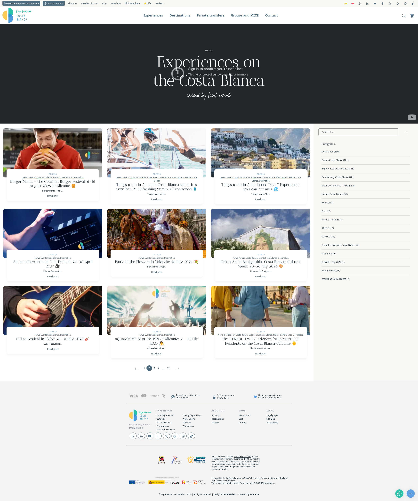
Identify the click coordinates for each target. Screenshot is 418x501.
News (324, 202)
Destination (264, 180)
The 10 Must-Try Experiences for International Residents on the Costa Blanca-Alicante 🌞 (260, 341)
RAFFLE (325, 228)
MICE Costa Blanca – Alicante (337, 185)
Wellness (187, 422)
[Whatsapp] (133, 436)
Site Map (270, 418)
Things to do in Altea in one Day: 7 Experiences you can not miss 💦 (260, 187)
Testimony (327, 253)
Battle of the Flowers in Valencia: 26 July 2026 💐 (156, 262)
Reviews (215, 422)
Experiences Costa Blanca (335, 168)
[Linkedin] (141, 436)
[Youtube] (149, 436)
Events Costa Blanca (332, 160)
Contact (243, 422)
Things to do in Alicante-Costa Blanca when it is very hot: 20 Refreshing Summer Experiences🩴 (156, 187)
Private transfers (330, 219)
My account (244, 415)
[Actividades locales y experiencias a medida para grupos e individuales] (22, 15)
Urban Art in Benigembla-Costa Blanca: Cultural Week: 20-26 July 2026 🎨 (261, 264)
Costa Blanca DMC (242, 456)
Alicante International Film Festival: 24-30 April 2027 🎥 (52, 264)
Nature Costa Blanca (332, 194)
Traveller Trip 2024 (331, 262)
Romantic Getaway (165, 429)
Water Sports (328, 270)
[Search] (404, 15)
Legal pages (272, 415)
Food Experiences (165, 415)
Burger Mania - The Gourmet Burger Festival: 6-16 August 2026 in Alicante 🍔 (52, 183)
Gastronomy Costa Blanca (335, 177)
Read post (52, 195)
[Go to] (360, 3)
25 (168, 368)
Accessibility (272, 422)
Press (324, 211)
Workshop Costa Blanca (334, 278)
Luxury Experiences (192, 415)
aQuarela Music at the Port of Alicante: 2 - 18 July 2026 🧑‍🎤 (156, 341)
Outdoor (160, 418)
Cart (241, 418)
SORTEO (326, 236)
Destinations (217, 418)
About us (215, 415)
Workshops (188, 426)
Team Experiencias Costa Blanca (338, 245)
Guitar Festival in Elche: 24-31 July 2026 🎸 (52, 339)
